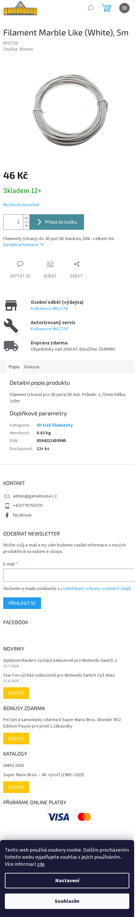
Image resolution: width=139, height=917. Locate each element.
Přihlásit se (22, 603)
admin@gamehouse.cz (35, 496)
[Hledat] (90, 8)
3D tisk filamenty (55, 425)
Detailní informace (20, 245)
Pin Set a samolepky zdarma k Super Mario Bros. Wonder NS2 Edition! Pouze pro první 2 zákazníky (62, 723)
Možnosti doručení (21, 205)
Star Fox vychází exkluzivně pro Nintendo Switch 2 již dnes (59, 675)
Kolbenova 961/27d (49, 308)
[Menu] (124, 8)
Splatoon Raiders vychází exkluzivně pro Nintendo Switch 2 (60, 661)
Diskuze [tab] (31, 367)
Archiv (16, 693)
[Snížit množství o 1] (26, 225)
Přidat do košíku (61, 222)
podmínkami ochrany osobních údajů (96, 588)
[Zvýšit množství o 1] (26, 218)
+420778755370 (27, 505)
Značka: (18, 49)
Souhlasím (67, 901)
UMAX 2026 (13, 766)
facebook (22, 515)
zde (41, 864)
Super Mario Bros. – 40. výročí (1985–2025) (43, 775)
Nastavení (67, 880)
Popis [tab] (14, 367)
